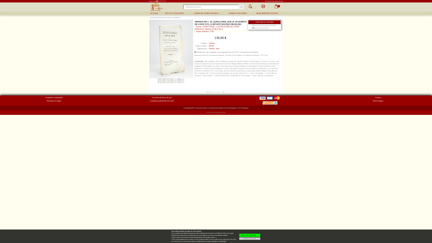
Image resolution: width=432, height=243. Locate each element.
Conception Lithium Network (216, 112)
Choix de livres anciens (206, 13)
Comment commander (54, 97)
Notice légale (378, 101)
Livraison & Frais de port (162, 97)
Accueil (154, 13)
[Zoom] (171, 49)
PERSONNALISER (250, 238)
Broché (211, 46)
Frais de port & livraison (261, 28)
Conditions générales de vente (162, 101)
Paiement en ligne (54, 101)
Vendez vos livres (238, 13)
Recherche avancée (268, 13)
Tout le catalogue (174, 13)
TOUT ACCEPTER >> (249, 235)
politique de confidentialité (219, 241)
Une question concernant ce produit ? (265, 25)
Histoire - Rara (214, 49)
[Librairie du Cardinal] (156, 7)
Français (212, 43)
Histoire (178, 17)
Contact (378, 97)
